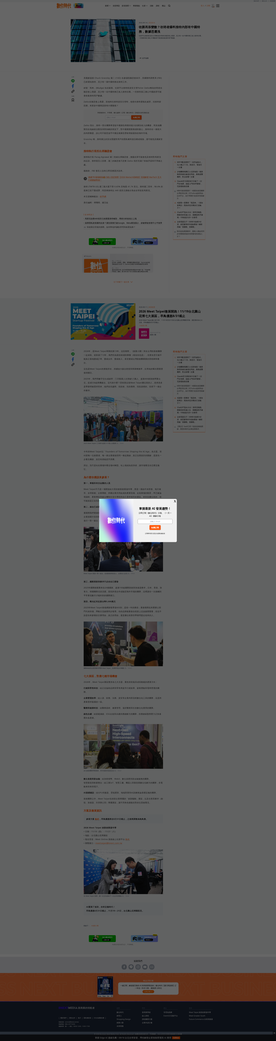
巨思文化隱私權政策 (158, 533)
